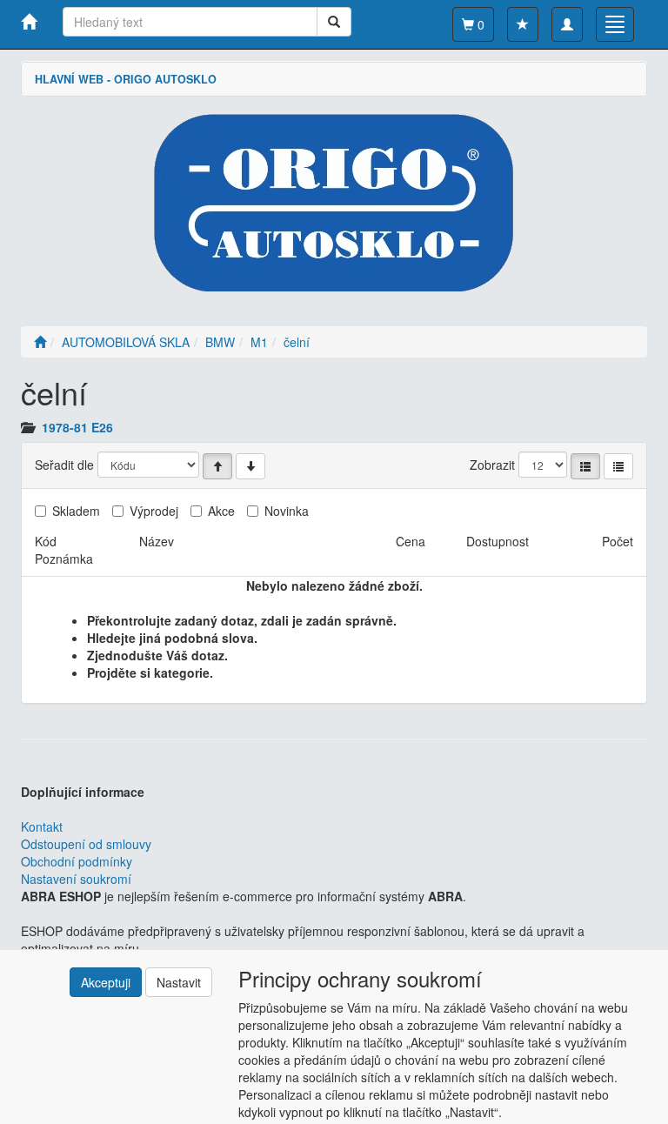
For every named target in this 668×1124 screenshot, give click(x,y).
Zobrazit (492, 464)
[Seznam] (585, 466)
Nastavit (179, 982)
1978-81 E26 (77, 427)
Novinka (286, 510)
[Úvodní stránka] (40, 342)
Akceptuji (105, 982)
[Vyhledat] (334, 22)
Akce (221, 510)
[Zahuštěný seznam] (618, 466)
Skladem (76, 510)
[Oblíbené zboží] (522, 24)
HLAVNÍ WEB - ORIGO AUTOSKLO (126, 79)
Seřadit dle (64, 464)
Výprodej (154, 510)
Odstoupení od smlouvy (86, 844)
